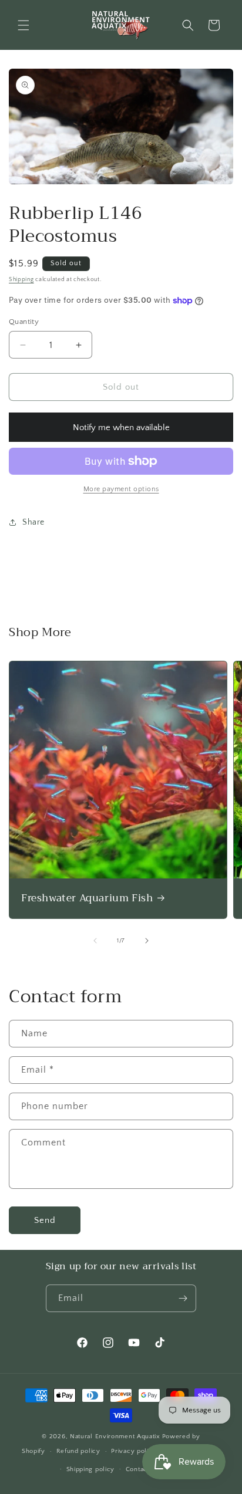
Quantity (24, 321)
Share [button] (33, 522)
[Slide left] (95, 941)
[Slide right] (147, 941)
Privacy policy (133, 1451)
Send (45, 1220)
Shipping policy (90, 1469)
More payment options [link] (121, 489)
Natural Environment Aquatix (115, 1436)
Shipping (21, 279)
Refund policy (78, 1451)
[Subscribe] (183, 1298)
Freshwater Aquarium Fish (87, 898)
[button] (23, 25)
